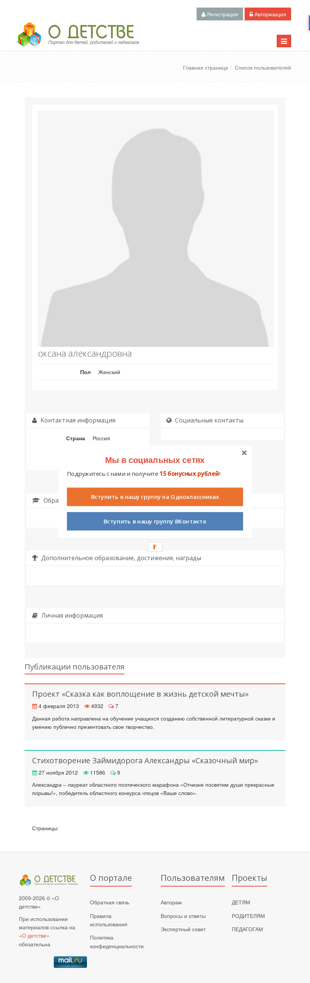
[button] (155, 459)
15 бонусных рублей (189, 473)
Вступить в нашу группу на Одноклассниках (155, 497)
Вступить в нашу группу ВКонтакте (155, 521)
